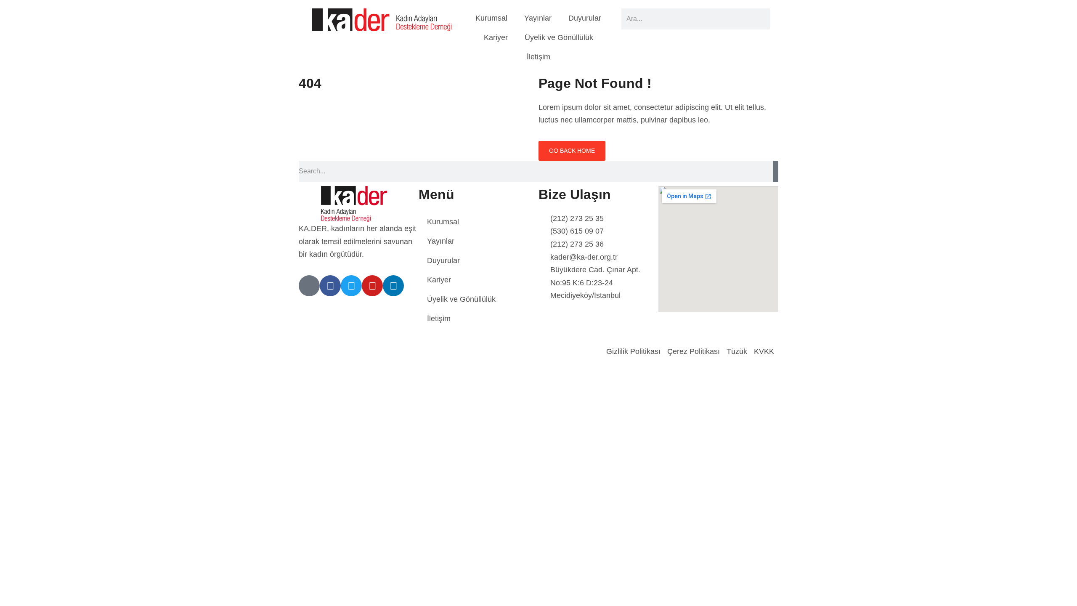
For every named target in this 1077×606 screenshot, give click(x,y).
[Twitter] (351, 285)
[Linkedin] (393, 285)
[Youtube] (372, 285)
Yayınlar (538, 18)
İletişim (538, 57)
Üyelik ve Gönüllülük (559, 37)
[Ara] (775, 171)
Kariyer (496, 37)
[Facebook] (330, 285)
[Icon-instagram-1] (309, 285)
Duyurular (584, 18)
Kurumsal (491, 18)
